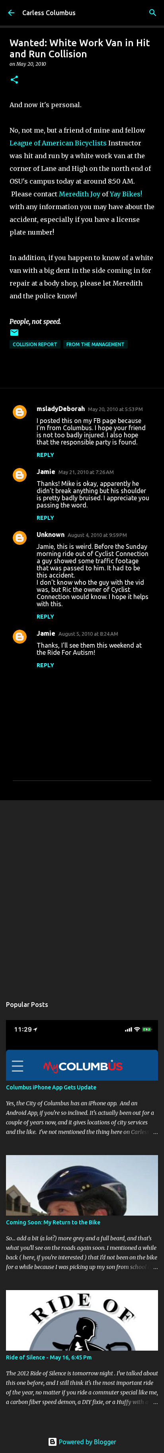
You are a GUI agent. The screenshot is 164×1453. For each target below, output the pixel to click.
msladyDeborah (61, 408)
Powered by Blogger (86, 1441)
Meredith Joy (79, 194)
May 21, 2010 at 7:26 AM (86, 472)
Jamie (46, 471)
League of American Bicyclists (58, 143)
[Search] (153, 12)
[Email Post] (14, 335)
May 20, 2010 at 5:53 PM (115, 409)
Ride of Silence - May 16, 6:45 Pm (49, 1357)
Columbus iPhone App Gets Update (51, 1087)
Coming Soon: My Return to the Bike (53, 1222)
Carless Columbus (49, 12)
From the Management (95, 344)
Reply (45, 455)
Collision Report (35, 344)
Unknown (50, 534)
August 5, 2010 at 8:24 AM (88, 633)
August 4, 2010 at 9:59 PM (97, 535)
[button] (14, 80)
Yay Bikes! (126, 194)
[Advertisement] (82, 894)
